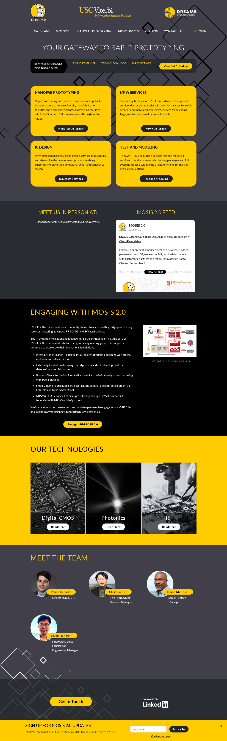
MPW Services (128, 31)
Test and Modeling (156, 178)
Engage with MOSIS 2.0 (83, 424)
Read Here (58, 526)
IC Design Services (71, 178)
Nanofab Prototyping (94, 31)
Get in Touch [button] (71, 701)
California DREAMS (151, 236)
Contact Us (173, 31)
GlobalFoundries (130, 241)
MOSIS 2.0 (137, 225)
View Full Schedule (176, 66)
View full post (155, 271)
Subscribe (179, 729)
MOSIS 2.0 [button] (63, 31)
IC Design (151, 31)
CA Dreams (42, 31)
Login (202, 31)
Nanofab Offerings (71, 128)
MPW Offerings (156, 128)
